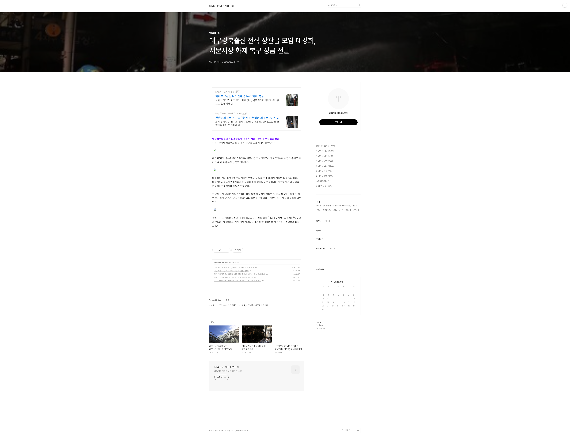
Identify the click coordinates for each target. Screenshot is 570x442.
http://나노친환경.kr (224, 92)
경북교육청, (327, 210)
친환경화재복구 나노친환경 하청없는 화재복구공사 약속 (247, 117)
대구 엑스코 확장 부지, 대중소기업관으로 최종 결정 (234, 267)
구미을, (335, 210)
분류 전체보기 (325, 146)
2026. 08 (338, 281)
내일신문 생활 (324, 176)
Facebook (321, 248)
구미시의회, (336, 206)
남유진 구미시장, (345, 210)
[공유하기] (223, 250)
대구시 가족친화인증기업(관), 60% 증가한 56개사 (233, 277)
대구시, (354, 206)
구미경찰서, (327, 206)
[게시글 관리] (227, 250)
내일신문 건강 (324, 161)
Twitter (332, 248)
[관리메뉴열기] (565, 5)
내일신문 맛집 (324, 171)
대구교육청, (346, 206)
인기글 (327, 221)
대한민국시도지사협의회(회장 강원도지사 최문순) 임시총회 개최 (239, 274)
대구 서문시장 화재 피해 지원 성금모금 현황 (231, 271)
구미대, (319, 206)
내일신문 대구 (219, 262)
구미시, (319, 210)
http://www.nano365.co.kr (228, 113)
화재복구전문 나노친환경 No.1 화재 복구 (239, 96)
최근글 (319, 221)
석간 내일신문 (323, 181)
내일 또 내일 (324, 186)
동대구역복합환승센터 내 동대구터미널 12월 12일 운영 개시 (237, 280)
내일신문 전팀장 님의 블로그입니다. (228, 371)
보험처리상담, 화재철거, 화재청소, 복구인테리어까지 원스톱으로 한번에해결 (247, 102)
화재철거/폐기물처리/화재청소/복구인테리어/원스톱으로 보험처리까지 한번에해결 (247, 123)
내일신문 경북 (325, 156)
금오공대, (356, 210)
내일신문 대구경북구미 (221, 5)
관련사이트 (346, 430)
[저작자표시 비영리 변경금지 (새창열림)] (247, 250)
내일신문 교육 (325, 166)
